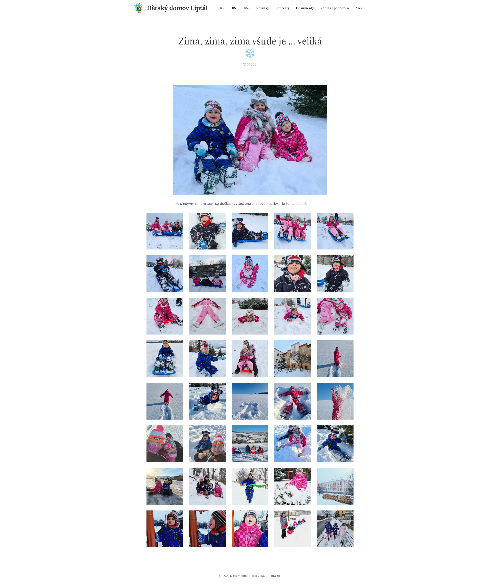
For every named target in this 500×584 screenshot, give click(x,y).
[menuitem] (224, 8)
